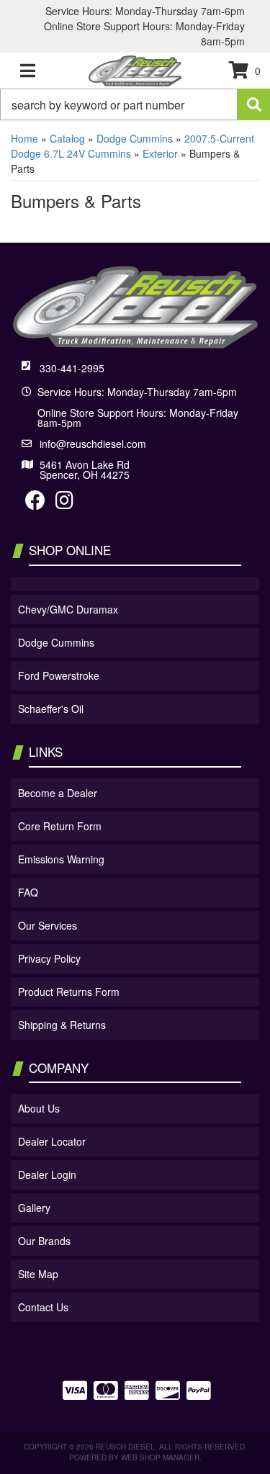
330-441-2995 (72, 368)
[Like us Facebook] (35, 503)
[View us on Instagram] (64, 503)
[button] (135, 104)
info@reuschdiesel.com (93, 444)
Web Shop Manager (160, 1457)
